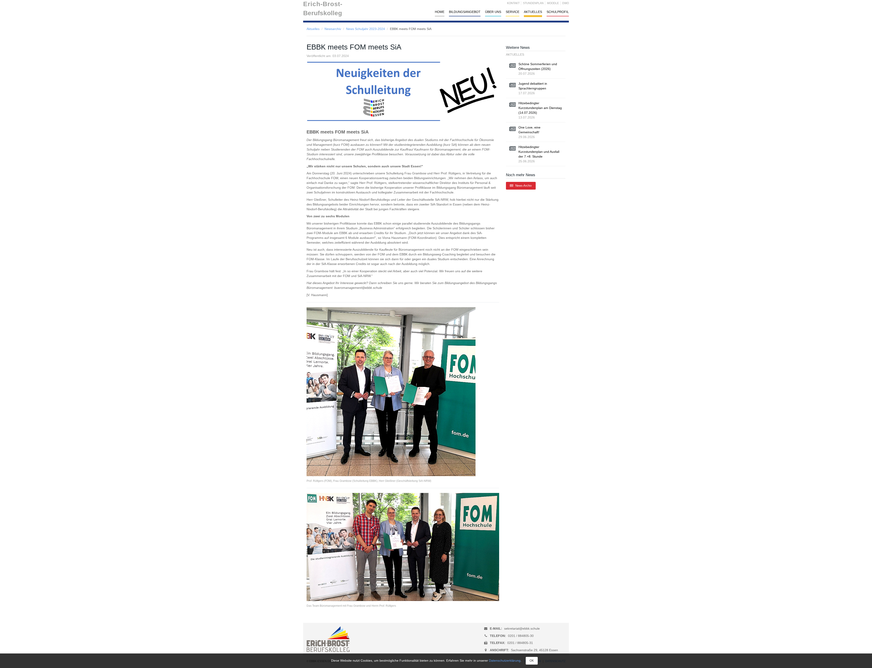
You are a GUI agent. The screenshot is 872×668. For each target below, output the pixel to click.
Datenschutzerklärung (504, 660)
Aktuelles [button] (533, 12)
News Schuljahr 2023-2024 (365, 29)
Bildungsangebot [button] (465, 12)
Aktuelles (313, 29)
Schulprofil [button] (558, 12)
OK (532, 660)
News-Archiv (523, 185)
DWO (565, 3)
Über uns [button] (493, 12)
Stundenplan (533, 3)
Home (439, 12)
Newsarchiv (333, 29)
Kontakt (513, 3)
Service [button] (512, 12)
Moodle (553, 3)
